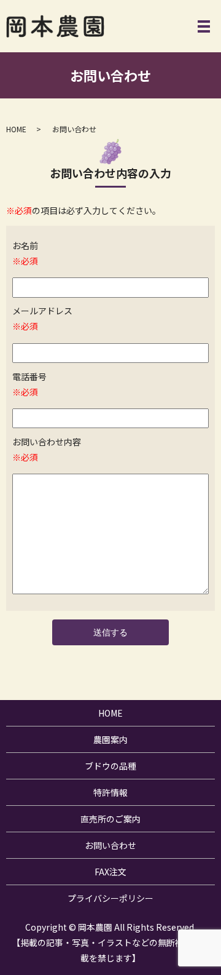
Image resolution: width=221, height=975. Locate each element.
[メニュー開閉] (204, 26)
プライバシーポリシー (110, 898)
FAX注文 (110, 872)
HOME (16, 129)
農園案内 (110, 739)
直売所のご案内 (110, 819)
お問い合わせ (110, 845)
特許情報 (110, 792)
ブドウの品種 (110, 766)
